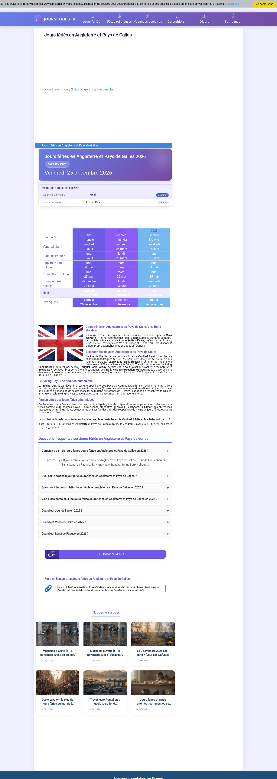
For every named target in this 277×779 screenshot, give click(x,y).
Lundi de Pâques (54, 256)
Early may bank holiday (53, 265)
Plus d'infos (232, 3)
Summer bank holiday (52, 284)
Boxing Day (50, 302)
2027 (121, 230)
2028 (154, 230)
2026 (89, 230)
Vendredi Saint (52, 246)
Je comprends (264, 4)
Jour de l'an (50, 237)
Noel (46, 293)
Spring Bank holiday (56, 274)
